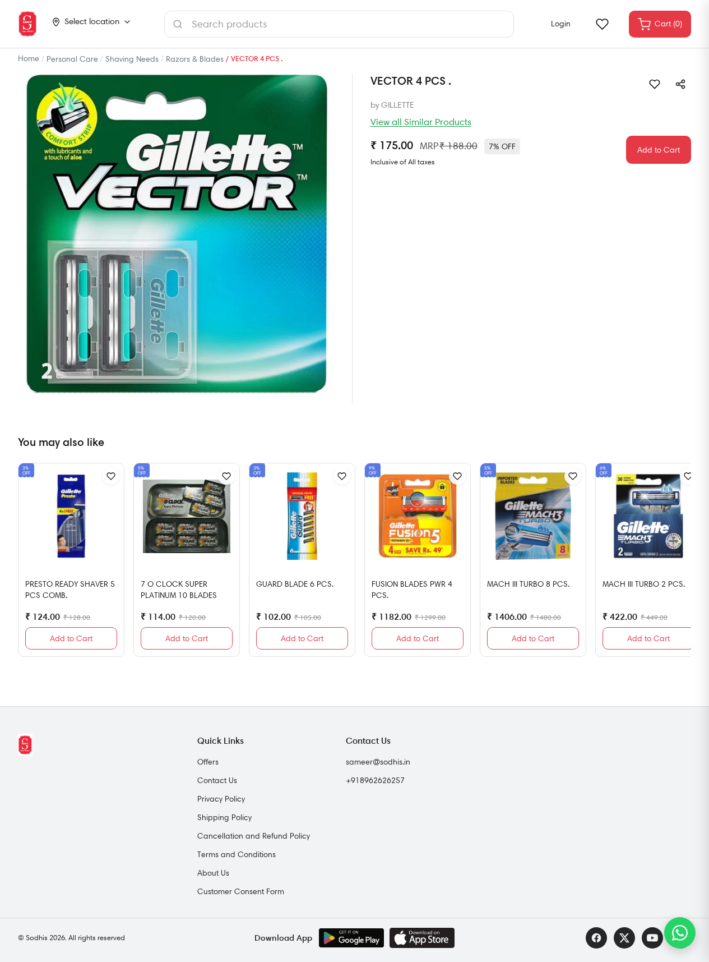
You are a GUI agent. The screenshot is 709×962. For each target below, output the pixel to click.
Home (28, 58)
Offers (208, 762)
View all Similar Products (420, 121)
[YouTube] (652, 938)
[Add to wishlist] (654, 84)
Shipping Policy (224, 817)
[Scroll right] (681, 564)
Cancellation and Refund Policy (253, 836)
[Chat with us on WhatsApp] (680, 933)
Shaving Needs (132, 59)
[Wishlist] (602, 24)
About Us (213, 873)
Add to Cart (658, 150)
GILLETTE (397, 105)
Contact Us (217, 780)
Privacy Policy (221, 799)
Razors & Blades (195, 59)
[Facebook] (596, 938)
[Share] (680, 84)
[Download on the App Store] (422, 938)
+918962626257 (375, 780)
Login (561, 24)
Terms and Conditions (236, 854)
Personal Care (72, 59)
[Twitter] (624, 938)
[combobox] (339, 24)
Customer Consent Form (240, 891)
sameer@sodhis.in (378, 762)
